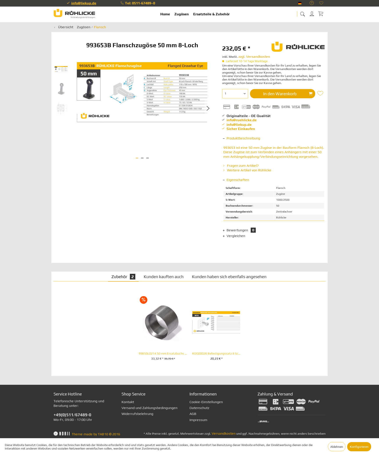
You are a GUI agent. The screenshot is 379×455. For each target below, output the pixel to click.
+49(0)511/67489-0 (72, 414)
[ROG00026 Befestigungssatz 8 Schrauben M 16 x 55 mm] (216, 322)
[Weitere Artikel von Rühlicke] (298, 48)
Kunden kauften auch (164, 276)
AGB (193, 414)
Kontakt (128, 402)
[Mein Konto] (312, 13)
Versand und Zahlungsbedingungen (149, 408)
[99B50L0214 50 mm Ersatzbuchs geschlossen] (163, 322)
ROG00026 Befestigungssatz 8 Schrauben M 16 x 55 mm (216, 353)
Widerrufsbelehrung (137, 414)
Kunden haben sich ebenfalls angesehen (229, 276)
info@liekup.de (83, 3)
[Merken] (320, 93)
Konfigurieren (359, 446)
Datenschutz (199, 408)
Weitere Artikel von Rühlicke (248, 170)
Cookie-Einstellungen (206, 402)
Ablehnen (336, 446)
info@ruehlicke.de (242, 120)
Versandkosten (224, 433)
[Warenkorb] (321, 13)
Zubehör (122, 276)
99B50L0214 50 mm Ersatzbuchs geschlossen (163, 353)
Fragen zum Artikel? (242, 165)
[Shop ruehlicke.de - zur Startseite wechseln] (74, 14)
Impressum (198, 420)
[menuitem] (309, 3)
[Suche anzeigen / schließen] (302, 12)
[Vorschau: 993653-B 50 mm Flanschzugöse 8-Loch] (61, 69)
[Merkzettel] (321, 3)
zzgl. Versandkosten (254, 56)
